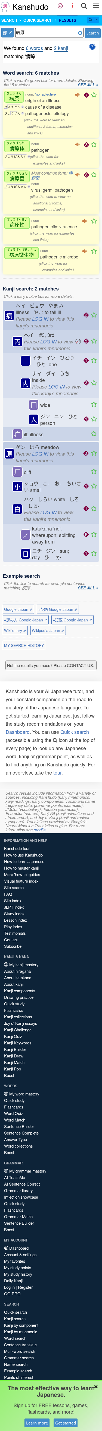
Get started (65, 1423)
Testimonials (15, 933)
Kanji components (19, 990)
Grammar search (19, 1357)
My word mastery (23, 1094)
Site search (14, 887)
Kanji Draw (13, 1056)
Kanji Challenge (18, 1029)
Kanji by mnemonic (20, 1331)
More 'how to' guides (22, 874)
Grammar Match (18, 1216)
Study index (14, 913)
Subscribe (12, 946)
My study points (17, 1267)
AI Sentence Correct (22, 1184)
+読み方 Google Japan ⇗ (25, 620)
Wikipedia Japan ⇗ (48, 630)
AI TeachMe (14, 1177)
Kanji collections (18, 1016)
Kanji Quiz (13, 1036)
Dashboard (18, 731)
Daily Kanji (13, 1280)
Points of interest (18, 1377)
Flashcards (13, 1010)
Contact (11, 939)
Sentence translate (20, 1344)
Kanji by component (21, 1325)
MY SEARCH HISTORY (24, 645)
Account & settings (20, 1254)
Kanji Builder (15, 1049)
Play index (13, 926)
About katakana (17, 977)
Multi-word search (19, 1351)
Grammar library (18, 1190)
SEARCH (9, 20)
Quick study (14, 1003)
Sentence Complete (21, 1133)
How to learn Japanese (24, 861)
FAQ (8, 894)
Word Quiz (13, 1113)
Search (92, 33)
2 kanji (61, 47)
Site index (12, 900)
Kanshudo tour (17, 848)
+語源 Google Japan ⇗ (72, 620)
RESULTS (67, 20)
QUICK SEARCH (37, 20)
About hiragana (17, 971)
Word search (15, 1338)
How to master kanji (21, 868)
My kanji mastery (23, 964)
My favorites (14, 1261)
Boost (9, 1075)
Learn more (37, 1423)
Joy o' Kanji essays (20, 1023)
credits (40, 829)
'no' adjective (45, 94)
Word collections (18, 1146)
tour (57, 772)
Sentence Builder (19, 1126)
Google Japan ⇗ (18, 609)
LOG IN (40, 318)
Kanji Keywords (17, 1042)
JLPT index (14, 907)
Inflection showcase (21, 1197)
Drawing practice (18, 997)
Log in (9, 1287)
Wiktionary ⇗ (15, 630)
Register (25, 1287)
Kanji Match (14, 1062)
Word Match (14, 1120)
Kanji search (15, 1318)
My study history (18, 1274)
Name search (15, 1364)
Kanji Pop (12, 1069)
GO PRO (12, 1293)
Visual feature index (21, 881)
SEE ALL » (88, 85)
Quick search (74, 731)
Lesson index (15, 920)
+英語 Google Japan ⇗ (58, 609)
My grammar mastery (27, 1171)
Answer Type (15, 1139)
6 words (34, 47)
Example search (18, 1370)
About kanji (13, 984)
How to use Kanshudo (23, 855)
